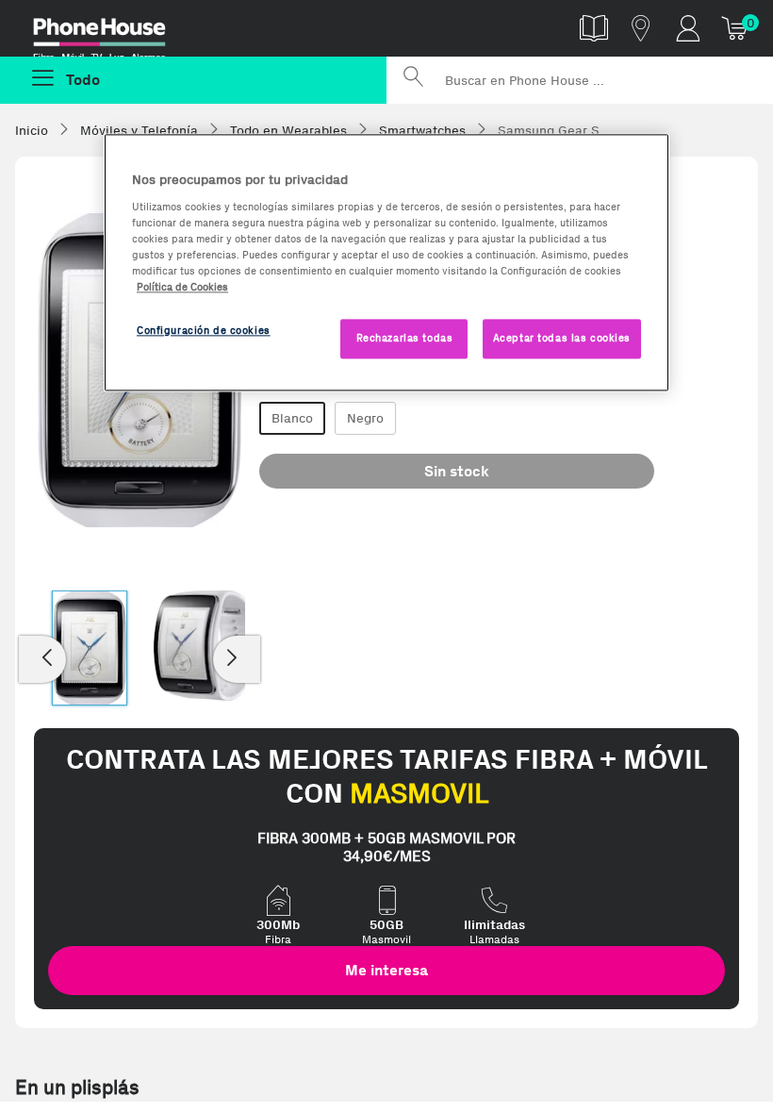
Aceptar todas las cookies (562, 337)
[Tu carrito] (735, 28)
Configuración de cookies (204, 330)
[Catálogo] (593, 28)
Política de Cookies (182, 286)
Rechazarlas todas (404, 337)
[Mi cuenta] (688, 28)
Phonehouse (113, 32)
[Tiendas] (641, 28)
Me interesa (386, 970)
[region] (386, 262)
